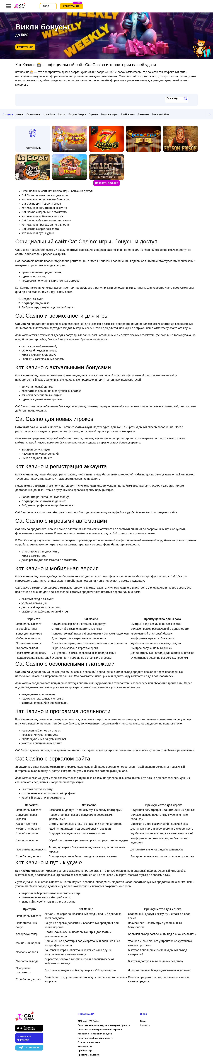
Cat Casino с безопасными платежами (46, 220)
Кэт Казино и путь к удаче (38, 233)
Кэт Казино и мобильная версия (42, 216)
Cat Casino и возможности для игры (45, 195)
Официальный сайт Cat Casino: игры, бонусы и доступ (57, 191)
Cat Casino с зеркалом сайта (40, 228)
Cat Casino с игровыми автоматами (45, 212)
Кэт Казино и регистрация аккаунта (44, 207)
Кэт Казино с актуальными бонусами (45, 199)
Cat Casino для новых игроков (41, 203)
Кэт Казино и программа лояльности (45, 224)
